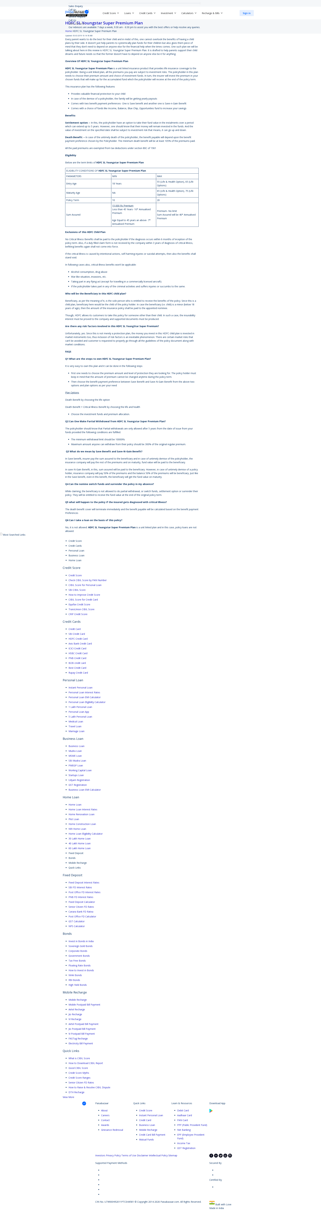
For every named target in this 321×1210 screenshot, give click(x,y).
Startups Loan (76, 775)
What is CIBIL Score (79, 1058)
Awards (105, 1125)
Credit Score (75, 575)
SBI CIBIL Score (77, 589)
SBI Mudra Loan (77, 760)
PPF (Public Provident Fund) (192, 1125)
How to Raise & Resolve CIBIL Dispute (89, 1087)
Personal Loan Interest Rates (84, 692)
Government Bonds (79, 955)
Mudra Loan (75, 750)
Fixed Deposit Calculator (82, 901)
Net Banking (184, 1129)
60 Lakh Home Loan (80, 848)
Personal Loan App (79, 711)
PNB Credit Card (77, 658)
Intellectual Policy (158, 1155)
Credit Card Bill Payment (152, 1134)
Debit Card (183, 1110)
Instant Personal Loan (80, 687)
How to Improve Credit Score (84, 594)
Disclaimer (142, 1155)
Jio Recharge (75, 1014)
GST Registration (78, 784)
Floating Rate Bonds (80, 965)
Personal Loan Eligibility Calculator (87, 702)
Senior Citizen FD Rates (81, 906)
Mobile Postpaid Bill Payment (84, 1004)
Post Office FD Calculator (82, 916)
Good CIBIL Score (78, 1068)
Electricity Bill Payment (81, 1043)
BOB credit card (77, 663)
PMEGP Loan (76, 765)
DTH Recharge (76, 1092)
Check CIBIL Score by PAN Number (88, 580)
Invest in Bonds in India (81, 941)
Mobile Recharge (78, 999)
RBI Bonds (74, 980)
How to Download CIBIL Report (86, 1063)
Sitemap (172, 1155)
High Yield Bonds (78, 984)
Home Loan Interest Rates (83, 809)
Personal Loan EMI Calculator (85, 697)
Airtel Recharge (77, 1009)
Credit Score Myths (79, 1072)
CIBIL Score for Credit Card (83, 599)
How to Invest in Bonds (81, 970)
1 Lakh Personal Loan (80, 707)
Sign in (247, 13)
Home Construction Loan (82, 824)
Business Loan (76, 746)
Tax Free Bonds (77, 960)
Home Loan (75, 804)
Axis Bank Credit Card (80, 643)
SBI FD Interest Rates (80, 887)
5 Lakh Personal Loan (80, 716)
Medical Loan (76, 721)
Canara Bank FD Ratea (81, 911)
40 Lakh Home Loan (80, 843)
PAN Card (182, 1120)
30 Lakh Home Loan (80, 838)
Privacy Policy (113, 1155)
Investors (100, 1155)
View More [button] (68, 1097)
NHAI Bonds (75, 975)
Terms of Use (128, 1155)
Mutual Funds (146, 1139)
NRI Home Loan (77, 828)
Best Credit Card (77, 667)
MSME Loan (75, 755)
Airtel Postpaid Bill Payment (83, 1024)
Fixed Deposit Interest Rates (84, 882)
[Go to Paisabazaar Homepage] (77, 13)
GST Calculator (77, 921)
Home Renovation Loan (81, 814)
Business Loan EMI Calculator (85, 789)
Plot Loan (74, 819)
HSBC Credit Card (78, 653)
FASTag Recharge (78, 1038)
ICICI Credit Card (77, 648)
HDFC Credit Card (78, 638)
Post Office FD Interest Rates (84, 892)
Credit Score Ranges (79, 1077)
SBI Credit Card (77, 633)
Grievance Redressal (112, 1129)
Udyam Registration (79, 780)
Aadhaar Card (184, 1115)
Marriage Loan (76, 731)
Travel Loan (75, 726)
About (104, 1110)
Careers (105, 1115)
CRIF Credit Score (78, 614)
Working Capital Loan (80, 770)
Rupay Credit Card (78, 672)
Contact (105, 1120)
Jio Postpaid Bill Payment (82, 1028)
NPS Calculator (77, 926)
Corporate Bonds (78, 950)
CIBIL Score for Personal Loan (85, 585)
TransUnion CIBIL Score (81, 609)
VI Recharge (75, 1019)
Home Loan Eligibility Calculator (86, 833)
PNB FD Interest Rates (81, 897)
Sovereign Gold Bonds (81, 946)
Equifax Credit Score (79, 604)
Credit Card (75, 629)
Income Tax (183, 1143)
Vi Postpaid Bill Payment (82, 1033)
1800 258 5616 (77, 23)
